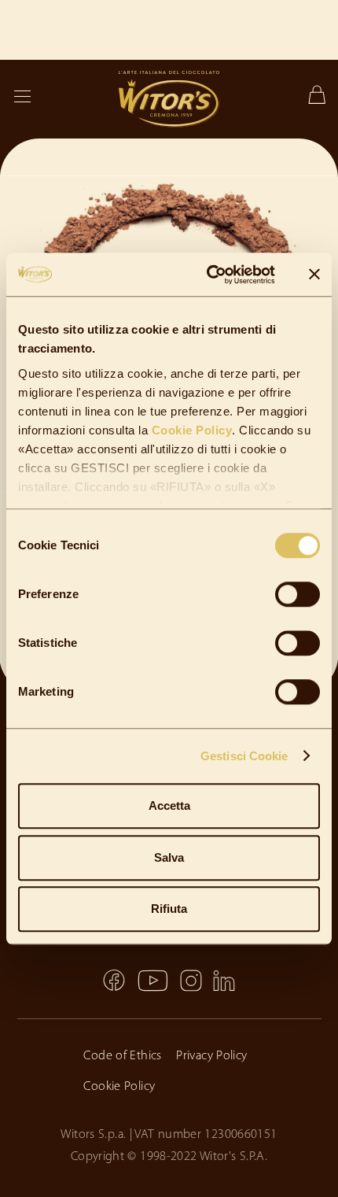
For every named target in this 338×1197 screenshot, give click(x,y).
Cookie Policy (190, 430)
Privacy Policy (211, 1056)
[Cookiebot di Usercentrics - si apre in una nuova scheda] (208, 274)
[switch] (297, 594)
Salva (169, 857)
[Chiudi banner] (314, 274)
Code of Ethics (122, 1056)
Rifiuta (169, 908)
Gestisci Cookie (244, 756)
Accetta (169, 805)
